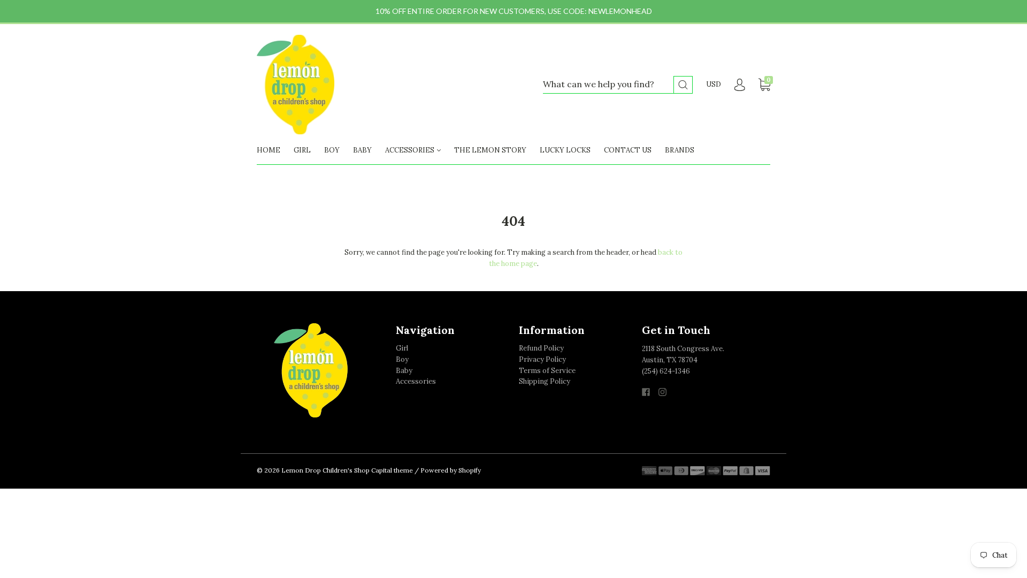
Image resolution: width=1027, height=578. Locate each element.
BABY (362, 150)
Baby (404, 370)
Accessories (416, 381)
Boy (402, 359)
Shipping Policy (544, 381)
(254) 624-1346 (666, 371)
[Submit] (683, 85)
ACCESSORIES (410, 150)
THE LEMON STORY (490, 150)
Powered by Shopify (450, 470)
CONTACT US (628, 150)
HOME (268, 150)
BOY (332, 150)
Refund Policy (541, 348)
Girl (402, 348)
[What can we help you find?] (618, 84)
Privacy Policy (542, 359)
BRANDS (679, 150)
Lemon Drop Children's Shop (325, 470)
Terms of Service (547, 370)
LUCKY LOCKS (565, 150)
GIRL (302, 150)
